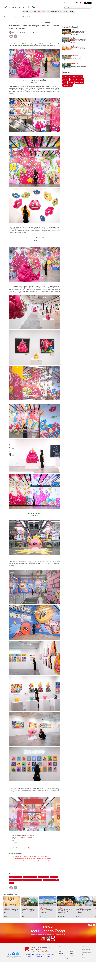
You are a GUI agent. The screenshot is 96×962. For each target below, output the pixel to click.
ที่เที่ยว (34, 11)
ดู (70, 947)
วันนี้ (5, 7)
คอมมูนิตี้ (72, 956)
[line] (9, 953)
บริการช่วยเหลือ (85, 955)
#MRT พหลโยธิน (27, 877)
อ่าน (19, 7)
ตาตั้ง (28, 7)
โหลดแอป (66, 3)
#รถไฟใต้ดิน (46, 880)
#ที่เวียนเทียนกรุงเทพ (79, 82)
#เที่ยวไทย (72, 79)
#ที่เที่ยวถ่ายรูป (20, 880)
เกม (23, 7)
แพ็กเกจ (72, 953)
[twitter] (17, 953)
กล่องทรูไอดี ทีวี (75, 3)
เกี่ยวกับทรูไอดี (85, 947)
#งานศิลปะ (46, 877)
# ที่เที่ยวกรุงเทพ (74, 30)
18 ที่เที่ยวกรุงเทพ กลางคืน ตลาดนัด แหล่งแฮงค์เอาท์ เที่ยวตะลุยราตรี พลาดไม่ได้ (31, 861)
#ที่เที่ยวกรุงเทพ (13, 880)
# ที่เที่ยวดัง (6, 908)
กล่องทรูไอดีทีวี (62, 956)
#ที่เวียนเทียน (71, 82)
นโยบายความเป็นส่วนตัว (87, 952)
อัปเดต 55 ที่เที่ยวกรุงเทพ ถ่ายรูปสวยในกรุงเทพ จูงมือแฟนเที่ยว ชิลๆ (31, 856)
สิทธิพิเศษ (14, 7)
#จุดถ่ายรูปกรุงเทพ (53, 877)
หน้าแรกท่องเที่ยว (26, 11)
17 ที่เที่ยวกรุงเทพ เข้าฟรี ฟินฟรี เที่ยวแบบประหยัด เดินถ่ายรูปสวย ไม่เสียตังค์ (33, 858)
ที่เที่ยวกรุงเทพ (41, 11)
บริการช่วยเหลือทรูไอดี (64, 958)
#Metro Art (34, 877)
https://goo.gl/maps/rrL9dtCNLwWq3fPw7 (25, 837)
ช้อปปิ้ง (61, 953)
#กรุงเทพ (40, 877)
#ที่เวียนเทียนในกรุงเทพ (67, 85)
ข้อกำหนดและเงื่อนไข (86, 949)
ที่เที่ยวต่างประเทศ (55, 11)
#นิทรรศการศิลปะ (38, 880)
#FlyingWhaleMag (13, 877)
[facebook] (13, 953)
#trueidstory (65, 79)
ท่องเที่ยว (12, 17)
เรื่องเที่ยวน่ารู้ (65, 11)
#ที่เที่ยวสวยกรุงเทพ (29, 880)
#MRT (20, 877)
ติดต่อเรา (83, 957)
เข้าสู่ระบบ (88, 3)
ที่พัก (48, 11)
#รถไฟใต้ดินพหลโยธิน (54, 880)
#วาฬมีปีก (12, 883)
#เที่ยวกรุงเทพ (79, 76)
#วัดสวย (64, 82)
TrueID (8, 3)
